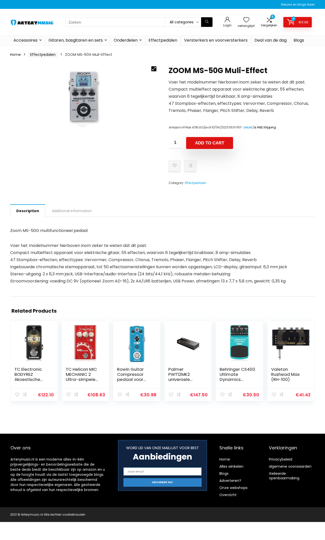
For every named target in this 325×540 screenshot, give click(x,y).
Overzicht (228, 494)
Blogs (299, 40)
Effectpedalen (163, 40)
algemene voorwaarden (290, 466)
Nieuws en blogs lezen (298, 4)
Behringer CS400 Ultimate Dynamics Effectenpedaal (237, 376)
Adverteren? (230, 480)
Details (247, 127)
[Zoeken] (207, 22)
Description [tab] (27, 210)
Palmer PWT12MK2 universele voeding (179, 376)
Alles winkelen (231, 466)
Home (15, 54)
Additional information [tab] (72, 210)
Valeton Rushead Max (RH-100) (285, 374)
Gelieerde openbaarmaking (284, 476)
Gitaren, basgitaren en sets (75, 40)
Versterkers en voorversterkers (216, 40)
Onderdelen (126, 40)
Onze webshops (233, 487)
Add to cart (209, 143)
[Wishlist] (246, 20)
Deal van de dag (270, 40)
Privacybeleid (280, 459)
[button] (153, 68)
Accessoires (25, 40)
